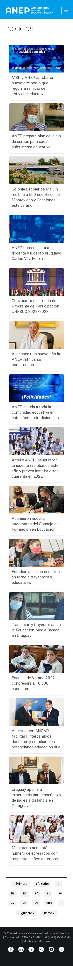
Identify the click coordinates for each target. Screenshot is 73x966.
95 (48, 893)
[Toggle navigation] (66, 10)
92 (12, 893)
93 (24, 893)
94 (36, 893)
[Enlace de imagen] (29, 10)
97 (12, 903)
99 (36, 903)
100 (49, 903)
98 (24, 903)
